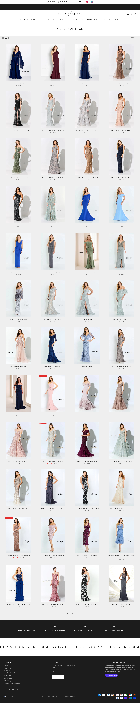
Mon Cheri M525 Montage (121, 319)
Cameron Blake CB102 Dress (18, 414)
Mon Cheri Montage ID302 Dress (121, 177)
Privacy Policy (7, 668)
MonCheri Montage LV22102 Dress (18, 555)
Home (5, 24)
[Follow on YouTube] (13, 689)
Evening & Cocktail (76, 19)
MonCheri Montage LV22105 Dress (87, 508)
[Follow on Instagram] (9, 689)
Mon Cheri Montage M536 (53, 272)
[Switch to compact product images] (8, 38)
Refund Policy (7, 681)
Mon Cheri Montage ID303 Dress (87, 177)
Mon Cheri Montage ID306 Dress (121, 130)
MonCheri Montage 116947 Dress (121, 604)
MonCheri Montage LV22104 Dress (121, 508)
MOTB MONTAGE (17, 24)
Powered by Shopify (70, 696)
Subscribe (58, 677)
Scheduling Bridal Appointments (12, 683)
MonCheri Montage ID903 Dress (121, 461)
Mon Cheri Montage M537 (18, 272)
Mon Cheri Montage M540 (87, 225)
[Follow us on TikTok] (92, 2)
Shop (10, 24)
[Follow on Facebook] (5, 689)
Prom (33, 19)
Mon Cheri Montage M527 (87, 319)
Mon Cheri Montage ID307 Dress (87, 130)
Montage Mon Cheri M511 (87, 366)
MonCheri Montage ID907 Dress (121, 414)
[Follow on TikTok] (17, 689)
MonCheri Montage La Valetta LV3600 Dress (121, 556)
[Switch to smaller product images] (6, 38)
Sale (103, 19)
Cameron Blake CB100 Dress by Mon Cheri (52, 414)
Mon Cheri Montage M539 (121, 225)
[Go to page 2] (57, 613)
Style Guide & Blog (114, 19)
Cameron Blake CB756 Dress (18, 83)
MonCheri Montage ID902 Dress (18, 508)
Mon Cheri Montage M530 (18, 319)
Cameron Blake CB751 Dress (87, 83)
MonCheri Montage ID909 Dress (87, 414)
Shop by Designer (93, 19)
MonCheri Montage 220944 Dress (87, 604)
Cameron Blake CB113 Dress (121, 366)
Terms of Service (8, 675)
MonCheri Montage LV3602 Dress (53, 555)
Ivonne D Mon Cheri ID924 (18, 366)
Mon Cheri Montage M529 (53, 319)
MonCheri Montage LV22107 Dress (52, 508)
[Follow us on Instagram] (86, 2)
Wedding (41, 19)
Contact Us (6, 665)
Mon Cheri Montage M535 (87, 272)
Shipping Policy (8, 678)
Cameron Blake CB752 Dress (53, 83)
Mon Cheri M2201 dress (53, 225)
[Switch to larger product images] (3, 38)
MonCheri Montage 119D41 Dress (53, 604)
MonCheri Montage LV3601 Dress (87, 555)
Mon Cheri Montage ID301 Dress (18, 225)
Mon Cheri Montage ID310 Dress (121, 83)
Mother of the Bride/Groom (57, 19)
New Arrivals (23, 19)
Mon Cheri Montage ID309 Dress (19, 130)
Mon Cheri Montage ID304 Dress (53, 177)
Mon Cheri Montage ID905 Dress (53, 461)
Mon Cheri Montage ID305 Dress (19, 177)
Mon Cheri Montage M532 (121, 272)
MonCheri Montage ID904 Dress (87, 461)
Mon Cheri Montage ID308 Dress (53, 130)
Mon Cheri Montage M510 (52, 366)
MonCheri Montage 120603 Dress (18, 604)
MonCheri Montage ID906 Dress (18, 461)
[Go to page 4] (82, 613)
